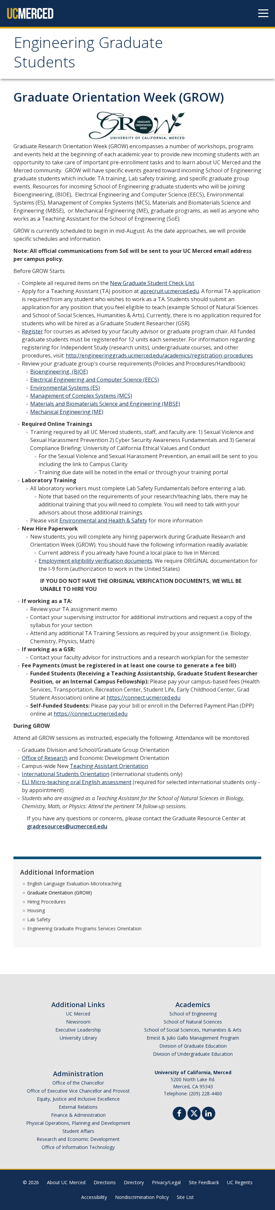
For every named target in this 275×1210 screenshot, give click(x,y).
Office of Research (44, 758)
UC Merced (78, 1013)
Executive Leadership (78, 1030)
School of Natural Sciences (193, 1022)
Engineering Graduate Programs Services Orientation (84, 928)
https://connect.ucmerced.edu (143, 697)
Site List (185, 1197)
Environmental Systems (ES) (65, 387)
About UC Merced (66, 1182)
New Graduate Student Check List (152, 283)
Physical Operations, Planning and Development (78, 1123)
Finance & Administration (78, 1115)
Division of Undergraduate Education (193, 1054)
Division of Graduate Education (193, 1046)
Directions (105, 1182)
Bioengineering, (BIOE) (59, 371)
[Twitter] (194, 1112)
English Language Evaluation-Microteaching (74, 883)
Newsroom (78, 1022)
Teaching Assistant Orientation (109, 766)
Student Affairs (78, 1131)
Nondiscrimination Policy (142, 1197)
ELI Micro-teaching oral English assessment (76, 782)
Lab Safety (38, 919)
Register (32, 331)
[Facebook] (179, 1114)
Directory (134, 1182)
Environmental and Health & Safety (103, 520)
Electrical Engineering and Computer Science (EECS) (94, 379)
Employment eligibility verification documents (95, 560)
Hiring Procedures (46, 901)
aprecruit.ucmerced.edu (169, 291)
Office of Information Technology (78, 1147)
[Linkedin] (208, 1114)
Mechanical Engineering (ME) (66, 412)
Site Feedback (204, 1182)
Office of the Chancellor (78, 1083)
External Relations (78, 1107)
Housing (36, 910)
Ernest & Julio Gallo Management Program (193, 1038)
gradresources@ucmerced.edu (67, 826)
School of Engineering (193, 1013)
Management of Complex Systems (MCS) (81, 395)
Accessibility (94, 1197)
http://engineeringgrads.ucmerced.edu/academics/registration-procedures (159, 355)
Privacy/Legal (166, 1182)
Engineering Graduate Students (88, 54)
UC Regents (240, 1182)
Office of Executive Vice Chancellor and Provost (78, 1091)
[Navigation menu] (263, 13)
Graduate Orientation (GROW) (59, 892)
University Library (78, 1038)
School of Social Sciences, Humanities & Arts (192, 1030)
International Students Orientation (65, 774)
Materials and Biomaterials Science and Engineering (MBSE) (105, 403)
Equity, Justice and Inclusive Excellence (78, 1099)
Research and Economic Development (78, 1139)
